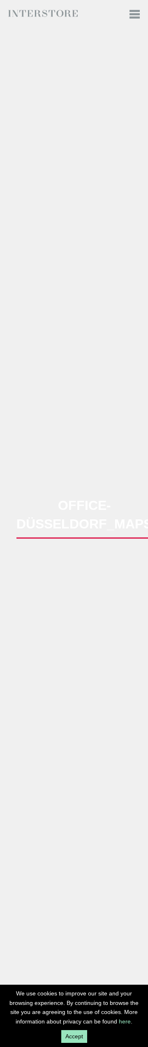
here (125, 1021)
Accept (74, 1036)
